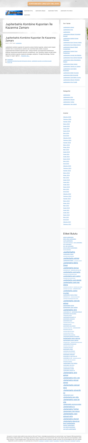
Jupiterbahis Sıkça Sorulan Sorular (69, 352)
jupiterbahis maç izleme (69, 326)
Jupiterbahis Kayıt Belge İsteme (72, 45)
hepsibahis (56, 440)
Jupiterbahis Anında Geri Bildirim (72, 55)
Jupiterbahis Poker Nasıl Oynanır (76, 342)
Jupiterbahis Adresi (68, 27)
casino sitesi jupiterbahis (68, 242)
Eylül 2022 (66, 191)
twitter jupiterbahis (69, 425)
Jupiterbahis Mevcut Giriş (67, 327)
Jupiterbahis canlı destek (72, 280)
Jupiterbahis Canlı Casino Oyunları (69, 278)
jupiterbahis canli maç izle (76, 270)
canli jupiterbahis (68, 241)
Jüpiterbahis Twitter (53, 10)
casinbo (78, 440)
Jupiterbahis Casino (77, 288)
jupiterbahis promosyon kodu (68, 345)
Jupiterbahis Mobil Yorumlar (71, 73)
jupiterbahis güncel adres (69, 313)
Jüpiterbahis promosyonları (72, 404)
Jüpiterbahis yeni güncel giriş (70, 415)
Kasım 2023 (66, 159)
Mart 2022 (66, 205)
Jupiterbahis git (67, 312)
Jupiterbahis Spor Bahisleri (69, 351)
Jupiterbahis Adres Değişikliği (68, 256)
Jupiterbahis (66, 32)
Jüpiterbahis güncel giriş (71, 386)
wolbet (51, 440)
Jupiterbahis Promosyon (69, 344)
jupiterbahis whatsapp (67, 361)
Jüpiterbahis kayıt (68, 395)
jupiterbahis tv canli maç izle (70, 356)
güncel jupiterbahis (67, 249)
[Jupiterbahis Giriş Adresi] (14, 12)
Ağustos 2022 (67, 194)
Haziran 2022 (67, 198)
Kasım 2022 (66, 187)
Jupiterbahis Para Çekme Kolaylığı (72, 57)
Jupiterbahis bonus (71, 268)
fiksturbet (67, 440)
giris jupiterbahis (67, 244)
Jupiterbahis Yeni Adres (70, 363)
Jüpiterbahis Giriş (28, 10)
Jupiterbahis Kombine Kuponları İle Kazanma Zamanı (19, 61)
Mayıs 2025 (66, 124)
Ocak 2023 (66, 182)
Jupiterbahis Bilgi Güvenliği (70, 75)
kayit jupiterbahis (69, 423)
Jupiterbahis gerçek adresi (71, 302)
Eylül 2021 (66, 219)
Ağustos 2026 (67, 117)
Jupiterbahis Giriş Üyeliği (70, 82)
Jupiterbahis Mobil (76, 327)
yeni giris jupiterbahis (69, 429)
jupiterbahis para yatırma (71, 338)
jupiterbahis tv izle (67, 358)
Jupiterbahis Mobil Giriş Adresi (68, 331)
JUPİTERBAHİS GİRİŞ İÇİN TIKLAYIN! (44, 4)
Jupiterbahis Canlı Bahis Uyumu (72, 77)
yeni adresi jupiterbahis (69, 427)
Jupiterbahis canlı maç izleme (71, 283)
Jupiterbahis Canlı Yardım (67, 288)
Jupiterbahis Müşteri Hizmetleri (71, 336)
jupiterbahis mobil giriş (67, 329)
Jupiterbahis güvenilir (67, 315)
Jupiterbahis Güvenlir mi (69, 317)
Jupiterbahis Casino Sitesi (70, 295)
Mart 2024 (66, 149)
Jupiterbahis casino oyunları (70, 292)
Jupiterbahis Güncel (77, 312)
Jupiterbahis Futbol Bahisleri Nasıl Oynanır (70, 298)
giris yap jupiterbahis (68, 246)
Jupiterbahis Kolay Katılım (70, 64)
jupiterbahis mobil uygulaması (69, 334)
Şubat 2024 (66, 152)
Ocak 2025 (66, 128)
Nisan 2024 (66, 147)
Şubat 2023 (66, 180)
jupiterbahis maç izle (67, 324)
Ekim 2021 (66, 217)
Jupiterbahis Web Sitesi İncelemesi (69, 359)
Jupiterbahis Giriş (68, 29)
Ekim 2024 (66, 133)
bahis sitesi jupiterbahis (69, 239)
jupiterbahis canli (66, 270)
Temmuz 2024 (67, 140)
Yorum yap (9, 62)
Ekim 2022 (66, 189)
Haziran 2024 (67, 142)
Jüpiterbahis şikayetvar (71, 421)
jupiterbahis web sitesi (77, 358)
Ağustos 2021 (67, 222)
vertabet (46, 440)
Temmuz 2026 (67, 119)
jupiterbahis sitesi (68, 349)
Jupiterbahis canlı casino (72, 276)
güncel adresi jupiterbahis (70, 248)
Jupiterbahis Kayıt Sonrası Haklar (72, 42)
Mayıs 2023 (66, 173)
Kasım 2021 (66, 215)
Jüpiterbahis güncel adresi (70, 381)
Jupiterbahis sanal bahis (68, 347)
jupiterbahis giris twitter (70, 307)
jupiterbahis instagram (69, 319)
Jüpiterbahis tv (69, 407)
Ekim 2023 (66, 161)
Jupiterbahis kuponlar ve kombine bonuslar (41, 61)
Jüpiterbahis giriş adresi (70, 374)
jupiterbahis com (66, 296)
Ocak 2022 (66, 210)
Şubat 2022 (66, 208)
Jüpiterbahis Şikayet (40, 10)
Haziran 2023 (67, 170)
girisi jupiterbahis (78, 242)
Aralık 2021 (66, 212)
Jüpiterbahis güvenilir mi (72, 391)
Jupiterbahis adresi (71, 258)
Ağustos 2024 (67, 138)
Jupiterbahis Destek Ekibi (75, 296)
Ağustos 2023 (67, 166)
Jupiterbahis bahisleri (78, 260)
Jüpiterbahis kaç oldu (71, 397)
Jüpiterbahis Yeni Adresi (66, 10)
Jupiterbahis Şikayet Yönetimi (71, 80)
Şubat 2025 (66, 126)
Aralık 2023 (66, 156)
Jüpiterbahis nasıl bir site (71, 400)
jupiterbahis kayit (67, 320)
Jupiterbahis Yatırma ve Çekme (71, 66)
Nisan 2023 (66, 175)
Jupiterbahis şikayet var (69, 370)
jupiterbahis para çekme (70, 340)
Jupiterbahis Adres (68, 254)
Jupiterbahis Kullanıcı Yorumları (68, 322)
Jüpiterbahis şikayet (71, 419)
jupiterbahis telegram (69, 354)
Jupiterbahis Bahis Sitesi (70, 264)
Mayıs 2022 (66, 201)
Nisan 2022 (66, 203)
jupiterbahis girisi (68, 305)
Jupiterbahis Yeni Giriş (68, 365)
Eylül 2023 (66, 163)
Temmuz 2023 (67, 168)
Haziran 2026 (67, 121)
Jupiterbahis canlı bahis (71, 272)
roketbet (62, 440)
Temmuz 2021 (67, 224)
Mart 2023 (66, 177)
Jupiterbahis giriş (70, 310)
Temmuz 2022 (67, 196)
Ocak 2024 (66, 154)
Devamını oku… (25, 56)
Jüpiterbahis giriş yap (71, 378)
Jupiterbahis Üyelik (68, 368)
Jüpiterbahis (27, 15)
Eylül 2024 (66, 135)
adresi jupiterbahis (68, 237)
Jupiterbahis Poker (66, 342)
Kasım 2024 (66, 131)
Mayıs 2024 (66, 145)
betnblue (41, 440)
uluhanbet (72, 440)
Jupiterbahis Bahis (68, 260)
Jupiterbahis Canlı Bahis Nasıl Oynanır (70, 274)
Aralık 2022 (66, 184)
